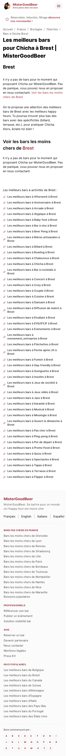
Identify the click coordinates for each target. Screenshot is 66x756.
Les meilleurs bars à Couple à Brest (30, 290)
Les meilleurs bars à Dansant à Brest (31, 302)
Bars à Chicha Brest (15, 33)
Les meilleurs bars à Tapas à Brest (29, 465)
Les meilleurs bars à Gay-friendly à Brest (33, 365)
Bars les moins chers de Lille (22, 556)
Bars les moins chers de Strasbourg (27, 551)
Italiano (42, 516)
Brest (28, 148)
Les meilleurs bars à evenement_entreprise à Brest (27, 336)
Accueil (8, 29)
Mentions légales (15, 650)
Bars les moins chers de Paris (23, 561)
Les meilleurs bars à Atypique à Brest (31, 214)
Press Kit (10, 656)
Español (58, 516)
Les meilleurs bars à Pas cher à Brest (31, 430)
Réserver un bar (14, 635)
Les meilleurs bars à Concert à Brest (31, 279)
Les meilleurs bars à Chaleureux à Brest (33, 258)
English (26, 516)
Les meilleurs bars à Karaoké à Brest (31, 403)
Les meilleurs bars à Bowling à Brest (31, 252)
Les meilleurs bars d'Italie (20, 701)
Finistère (52, 29)
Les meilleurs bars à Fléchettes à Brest (32, 344)
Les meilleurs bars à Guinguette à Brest (33, 371)
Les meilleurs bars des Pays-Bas (25, 706)
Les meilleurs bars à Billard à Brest (29, 246)
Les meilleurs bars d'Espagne (23, 695)
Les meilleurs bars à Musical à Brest (30, 409)
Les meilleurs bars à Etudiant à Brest (31, 317)
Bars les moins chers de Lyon (23, 541)
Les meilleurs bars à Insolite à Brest (30, 377)
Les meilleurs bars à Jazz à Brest (28, 398)
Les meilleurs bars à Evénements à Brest (33, 329)
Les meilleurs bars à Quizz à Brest (29, 453)
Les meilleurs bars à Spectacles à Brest (33, 459)
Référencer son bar (16, 611)
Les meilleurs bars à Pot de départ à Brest (34, 442)
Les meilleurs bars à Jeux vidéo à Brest (32, 392)
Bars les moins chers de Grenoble (26, 535)
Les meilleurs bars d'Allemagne (24, 690)
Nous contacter (13, 645)
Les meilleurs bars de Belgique (24, 670)
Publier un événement (18, 616)
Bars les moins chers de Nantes (24, 582)
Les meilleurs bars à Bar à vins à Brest (32, 225)
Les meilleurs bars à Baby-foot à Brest (32, 219)
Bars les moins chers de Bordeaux (26, 566)
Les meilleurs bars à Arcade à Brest (30, 208)
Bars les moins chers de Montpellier (27, 577)
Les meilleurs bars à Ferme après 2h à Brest (32, 352)
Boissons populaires (17, 596)
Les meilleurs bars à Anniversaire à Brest (34, 202)
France (21, 29)
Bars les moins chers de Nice (22, 587)
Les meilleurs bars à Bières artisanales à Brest (33, 239)
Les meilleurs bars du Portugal (23, 711)
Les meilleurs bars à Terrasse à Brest (31, 471)
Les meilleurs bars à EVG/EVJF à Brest (32, 323)
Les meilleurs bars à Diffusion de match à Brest (34, 310)
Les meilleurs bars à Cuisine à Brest (30, 296)
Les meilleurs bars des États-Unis (25, 716)
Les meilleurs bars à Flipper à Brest (30, 477)
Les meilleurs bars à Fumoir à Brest (30, 359)
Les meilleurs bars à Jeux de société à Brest (32, 384)
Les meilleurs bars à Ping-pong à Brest (32, 436)
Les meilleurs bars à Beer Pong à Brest (32, 231)
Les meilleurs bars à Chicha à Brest (30, 264)
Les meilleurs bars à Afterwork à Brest (32, 196)
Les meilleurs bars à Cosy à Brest (29, 285)
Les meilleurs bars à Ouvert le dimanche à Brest (34, 422)
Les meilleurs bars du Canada (23, 680)
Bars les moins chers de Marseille (25, 592)
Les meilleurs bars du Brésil (22, 675)
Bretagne (36, 29)
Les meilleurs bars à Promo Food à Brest (33, 447)
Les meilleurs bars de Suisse (22, 685)
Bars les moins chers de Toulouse (26, 571)
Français (9, 516)
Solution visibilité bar (17, 621)
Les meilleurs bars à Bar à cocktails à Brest (31, 271)
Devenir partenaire (16, 640)
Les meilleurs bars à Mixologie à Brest (32, 415)
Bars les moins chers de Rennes (24, 546)
